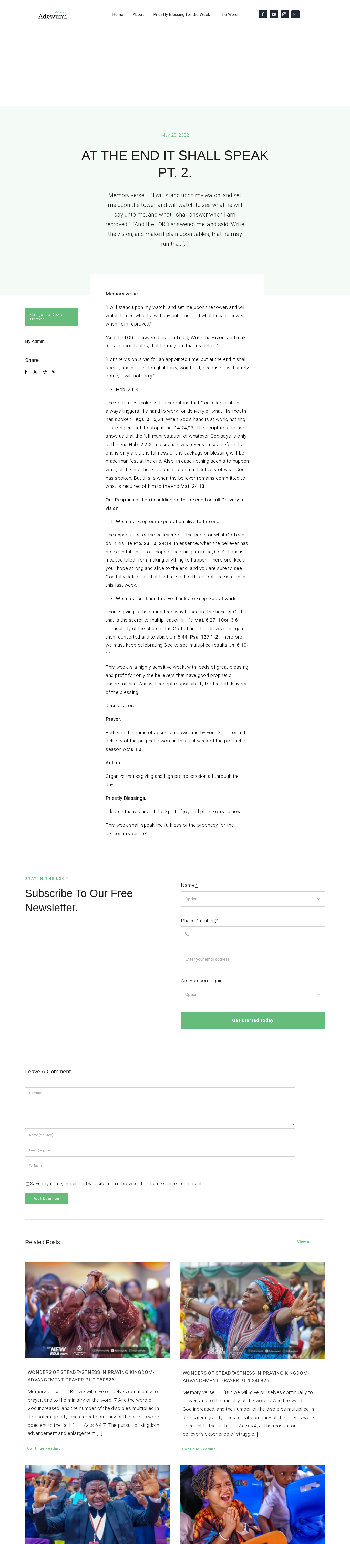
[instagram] (285, 14)
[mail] (295, 14)
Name (189, 885)
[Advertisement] (175, 67)
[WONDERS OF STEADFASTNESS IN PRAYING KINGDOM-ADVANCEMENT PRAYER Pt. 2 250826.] (97, 1310)
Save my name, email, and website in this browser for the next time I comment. (116, 1183)
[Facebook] (25, 371)
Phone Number (199, 920)
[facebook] (263, 14)
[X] (35, 371)
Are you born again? (203, 981)
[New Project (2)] (46, 12)
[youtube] (274, 14)
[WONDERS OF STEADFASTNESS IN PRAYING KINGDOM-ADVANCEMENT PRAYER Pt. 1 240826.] (252, 1310)
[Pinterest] (53, 371)
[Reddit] (44, 371)
